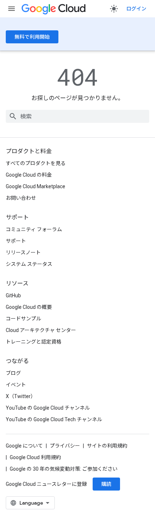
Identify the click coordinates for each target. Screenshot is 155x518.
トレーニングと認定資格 (33, 342)
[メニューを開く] (11, 8)
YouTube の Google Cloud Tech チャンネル (54, 419)
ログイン (136, 9)
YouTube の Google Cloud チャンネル (48, 408)
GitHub (13, 295)
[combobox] (77, 116)
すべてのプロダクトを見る (36, 163)
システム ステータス (29, 264)
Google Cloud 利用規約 (35, 457)
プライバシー (65, 446)
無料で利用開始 (32, 37)
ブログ (13, 373)
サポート (16, 241)
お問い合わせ (21, 198)
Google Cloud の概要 (29, 307)
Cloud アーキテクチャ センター (41, 330)
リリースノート (23, 252)
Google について (24, 446)
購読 (106, 484)
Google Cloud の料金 (29, 175)
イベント (16, 385)
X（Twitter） (21, 396)
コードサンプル (23, 318)
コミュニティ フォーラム (34, 229)
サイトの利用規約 (107, 446)
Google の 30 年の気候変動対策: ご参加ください (64, 469)
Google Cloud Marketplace (35, 186)
